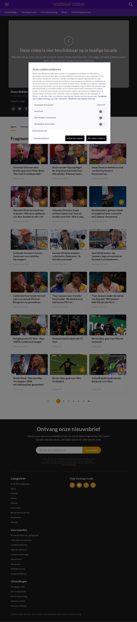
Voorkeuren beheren (41, 138)
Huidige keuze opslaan (75, 138)
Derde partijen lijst (39, 131)
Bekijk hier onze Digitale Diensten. (82, 99)
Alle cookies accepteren (96, 138)
